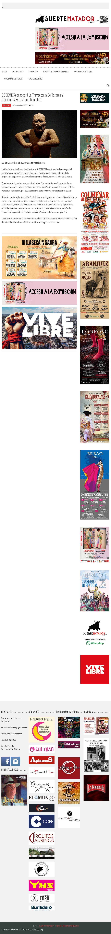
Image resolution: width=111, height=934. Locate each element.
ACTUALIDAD (17, 71)
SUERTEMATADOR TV (83, 71)
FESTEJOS (33, 71)
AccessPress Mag (35, 929)
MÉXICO (6, 105)
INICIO (4, 71)
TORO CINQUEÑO (35, 78)
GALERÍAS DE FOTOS (13, 78)
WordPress (17, 929)
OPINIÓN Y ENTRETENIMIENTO (56, 71)
